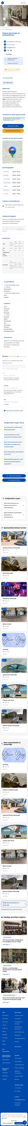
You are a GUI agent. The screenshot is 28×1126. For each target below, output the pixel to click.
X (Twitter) (18, 1088)
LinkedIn (18, 1091)
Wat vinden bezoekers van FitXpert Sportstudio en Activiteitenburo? (11, 505)
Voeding (17, 1041)
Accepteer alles (20, 1123)
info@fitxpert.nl (11, 47)
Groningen (5, 1037)
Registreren (5, 1076)
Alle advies (18, 1046)
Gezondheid (18, 1018)
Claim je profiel (19, 229)
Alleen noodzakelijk (8, 1123)
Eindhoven (5, 1028)
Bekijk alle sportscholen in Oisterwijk (14, 904)
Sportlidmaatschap (19, 1032)
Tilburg (4, 1031)
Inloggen (4, 1079)
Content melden (19, 1076)
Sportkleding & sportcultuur (18, 1028)
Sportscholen (5, 1059)
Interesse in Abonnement (13, 130)
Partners (17, 1079)
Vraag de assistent (12, 63)
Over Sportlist (18, 1058)
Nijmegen (4, 1034)
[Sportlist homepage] (2, 2)
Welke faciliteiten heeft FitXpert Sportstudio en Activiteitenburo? (13, 515)
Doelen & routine (19, 1015)
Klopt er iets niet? (8, 29)
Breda (3, 1041)
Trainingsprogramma (20, 1038)
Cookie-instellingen (19, 1068)
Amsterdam (5, 1015)
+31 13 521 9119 (11, 44)
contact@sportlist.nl (20, 1099)
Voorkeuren (14, 1120)
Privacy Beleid (18, 1061)
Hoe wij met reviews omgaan (11, 368)
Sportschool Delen (14, 480)
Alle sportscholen (7, 1050)
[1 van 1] (14, 15)
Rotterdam (5, 1018)
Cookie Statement (19, 1064)
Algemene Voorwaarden (18, 1072)
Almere (4, 1044)
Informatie (5, 1072)
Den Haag (4, 1022)
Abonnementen (6, 1063)
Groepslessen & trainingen (18, 1023)
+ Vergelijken (8, 54)
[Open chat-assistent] (25, 1122)
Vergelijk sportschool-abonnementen (11, 909)
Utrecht (4, 1025)
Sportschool (18, 1035)
